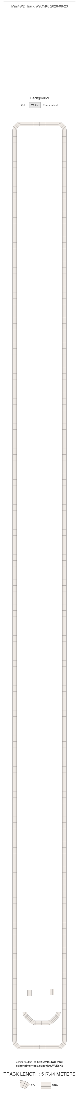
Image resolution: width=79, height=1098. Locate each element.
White (34, 105)
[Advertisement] (39, 53)
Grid (23, 105)
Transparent (50, 105)
